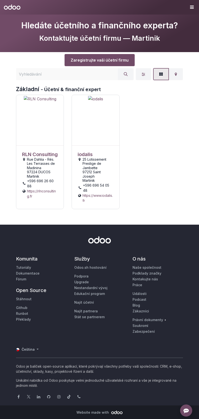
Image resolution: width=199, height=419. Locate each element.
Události (140, 294)
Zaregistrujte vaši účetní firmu (100, 60)
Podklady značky (147, 273)
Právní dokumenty (148, 320)
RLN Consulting (40, 154)
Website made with (93, 412)
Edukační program (89, 294)
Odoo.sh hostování (90, 267)
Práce (137, 285)
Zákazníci (141, 311)
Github (21, 308)
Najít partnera (86, 311)
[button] (191, 7)
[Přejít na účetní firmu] (40, 120)
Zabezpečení (144, 331)
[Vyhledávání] (126, 74)
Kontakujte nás (145, 279)
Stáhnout (24, 299)
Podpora (81, 276)
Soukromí (140, 326)
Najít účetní (84, 302)
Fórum (21, 279)
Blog (136, 305)
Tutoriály (23, 267)
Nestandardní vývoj (91, 288)
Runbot (22, 313)
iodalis (85, 154)
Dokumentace (28, 273)
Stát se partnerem (89, 317)
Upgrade (81, 282)
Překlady (23, 319)
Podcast (139, 299)
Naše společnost (147, 267)
